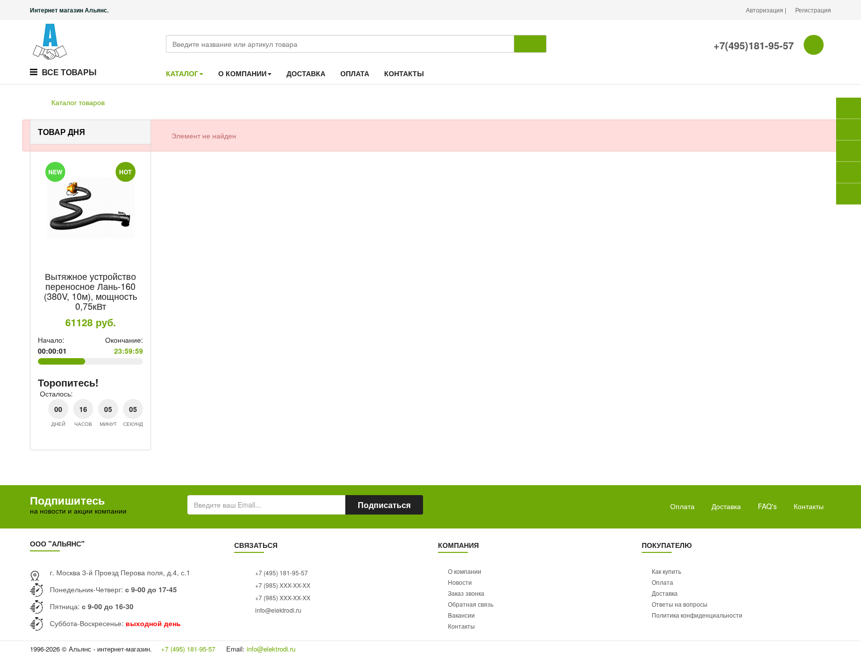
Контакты (809, 506)
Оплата (682, 506)
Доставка (726, 506)
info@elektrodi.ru (277, 610)
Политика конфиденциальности (697, 615)
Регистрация (813, 9)
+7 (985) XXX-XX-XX (282, 585)
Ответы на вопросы (680, 604)
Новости (460, 582)
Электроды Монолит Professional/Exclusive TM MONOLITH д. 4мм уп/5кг (137, 290)
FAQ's (767, 506)
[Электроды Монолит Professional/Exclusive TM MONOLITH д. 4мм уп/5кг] (138, 207)
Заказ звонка (466, 593)
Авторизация (765, 9)
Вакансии (461, 615)
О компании (464, 571)
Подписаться (384, 505)
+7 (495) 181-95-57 (281, 572)
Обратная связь (470, 604)
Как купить (666, 571)
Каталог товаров (78, 102)
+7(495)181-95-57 (752, 45)
